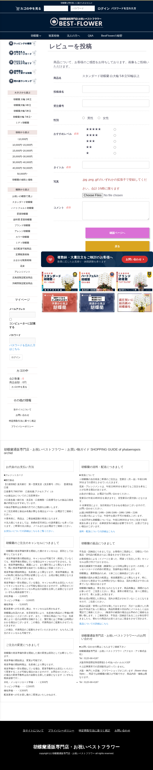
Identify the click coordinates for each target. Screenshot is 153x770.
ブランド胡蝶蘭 (22, 225)
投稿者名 (59, 91)
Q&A (90, 35)
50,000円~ (22, 174)
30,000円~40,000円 (22, 162)
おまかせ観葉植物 (22, 260)
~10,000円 (22, 139)
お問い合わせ (22, 415)
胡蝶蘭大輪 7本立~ (22, 117)
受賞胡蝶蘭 (22, 213)
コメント (59, 207)
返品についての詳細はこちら (93, 623)
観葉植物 (54, 35)
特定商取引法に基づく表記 (22, 421)
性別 (56, 120)
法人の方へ (73, 35)
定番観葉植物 (22, 254)
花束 (22, 266)
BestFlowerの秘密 (111, 35)
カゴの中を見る (19, 387)
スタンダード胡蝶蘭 (22, 202)
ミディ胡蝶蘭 (22, 122)
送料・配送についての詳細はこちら (97, 531)
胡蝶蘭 (35, 35)
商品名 (57, 77)
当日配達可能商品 (22, 248)
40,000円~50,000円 (22, 168)
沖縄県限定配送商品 (22, 283)
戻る (117, 246)
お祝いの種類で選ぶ (22, 196)
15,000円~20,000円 (22, 150)
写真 (56, 181)
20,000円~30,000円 (22, 156)
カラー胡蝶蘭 (22, 237)
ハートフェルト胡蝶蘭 (22, 208)
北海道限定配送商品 (22, 277)
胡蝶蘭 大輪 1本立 (22, 99)
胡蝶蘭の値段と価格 (22, 179)
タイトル (59, 167)
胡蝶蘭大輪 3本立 (22, 105)
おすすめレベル (63, 133)
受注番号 (59, 105)
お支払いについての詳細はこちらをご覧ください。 (29, 531)
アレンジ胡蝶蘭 (22, 231)
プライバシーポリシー (22, 426)
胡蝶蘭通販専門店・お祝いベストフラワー (76, 746)
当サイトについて (22, 409)
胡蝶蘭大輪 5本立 (22, 111)
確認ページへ (117, 232)
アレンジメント (22, 271)
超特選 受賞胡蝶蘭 (22, 219)
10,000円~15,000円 (22, 145)
